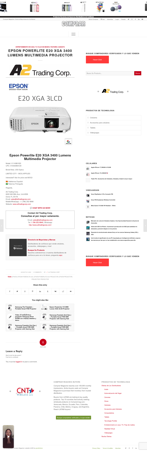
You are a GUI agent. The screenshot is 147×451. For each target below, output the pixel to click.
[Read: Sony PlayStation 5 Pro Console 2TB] (88, 195)
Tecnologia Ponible (110, 421)
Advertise (110, 19)
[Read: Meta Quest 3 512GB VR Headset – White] (88, 207)
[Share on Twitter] (17, 291)
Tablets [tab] (92, 127)
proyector (44, 279)
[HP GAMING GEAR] (2, 225)
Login (117, 19)
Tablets (106, 417)
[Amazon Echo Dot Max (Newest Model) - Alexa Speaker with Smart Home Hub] (113, 7)
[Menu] (73, 34)
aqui (60, 255)
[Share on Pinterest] (32, 291)
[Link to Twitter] (128, 19)
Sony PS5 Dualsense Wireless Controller (103, 200)
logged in (19, 361)
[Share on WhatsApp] (25, 291)
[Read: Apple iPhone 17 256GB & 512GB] (88, 169)
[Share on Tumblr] (48, 291)
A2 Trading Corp (54, 272)
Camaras (107, 397)
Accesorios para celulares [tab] (100, 122)
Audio (106, 389)
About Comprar (93, 19)
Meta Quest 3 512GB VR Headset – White (103, 205)
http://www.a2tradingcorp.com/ (40, 225)
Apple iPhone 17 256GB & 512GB (101, 167)
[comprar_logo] (73, 26)
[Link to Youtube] (142, 19)
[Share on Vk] (55, 291)
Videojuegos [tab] (94, 132)
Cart (103, 19)
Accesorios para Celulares (113, 409)
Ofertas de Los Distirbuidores (111, 385)
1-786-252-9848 (37, 222)
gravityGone (39, 448)
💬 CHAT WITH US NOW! (40, 208)
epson (14, 277)
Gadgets (61, 47)
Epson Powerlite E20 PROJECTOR (46, 277)
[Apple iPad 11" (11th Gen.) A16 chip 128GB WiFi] (97, 7)
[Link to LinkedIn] (138, 19)
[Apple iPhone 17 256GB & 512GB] (64, 7)
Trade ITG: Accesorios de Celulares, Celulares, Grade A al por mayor (111, 179)
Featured (53, 47)
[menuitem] (93, 19)
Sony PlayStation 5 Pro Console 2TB (102, 194)
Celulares (107, 405)
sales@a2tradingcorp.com (21, 199)
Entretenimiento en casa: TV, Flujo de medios (33, 47)
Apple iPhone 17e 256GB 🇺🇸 (99, 173)
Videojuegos (108, 433)
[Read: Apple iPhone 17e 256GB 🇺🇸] (88, 174)
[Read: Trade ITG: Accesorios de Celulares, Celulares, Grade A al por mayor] (88, 180)
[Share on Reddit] (63, 291)
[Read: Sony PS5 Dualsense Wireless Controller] (88, 201)
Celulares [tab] (93, 117)
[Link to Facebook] (135, 19)
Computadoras (109, 413)
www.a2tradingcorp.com (22, 204)
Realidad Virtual (109, 429)
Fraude (123, 19)
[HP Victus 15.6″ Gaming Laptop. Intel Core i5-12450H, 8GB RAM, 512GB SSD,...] (145, 225)
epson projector (65, 277)
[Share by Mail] (70, 291)
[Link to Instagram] (132, 19)
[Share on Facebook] (9, 291)
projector (36, 279)
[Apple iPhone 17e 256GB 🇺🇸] (31, 7)
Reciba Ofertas (107, 436)
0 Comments (37, 272)
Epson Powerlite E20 (25, 277)
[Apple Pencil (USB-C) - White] (80, 7)
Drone (106, 401)
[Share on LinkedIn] (40, 291)
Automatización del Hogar (113, 393)
